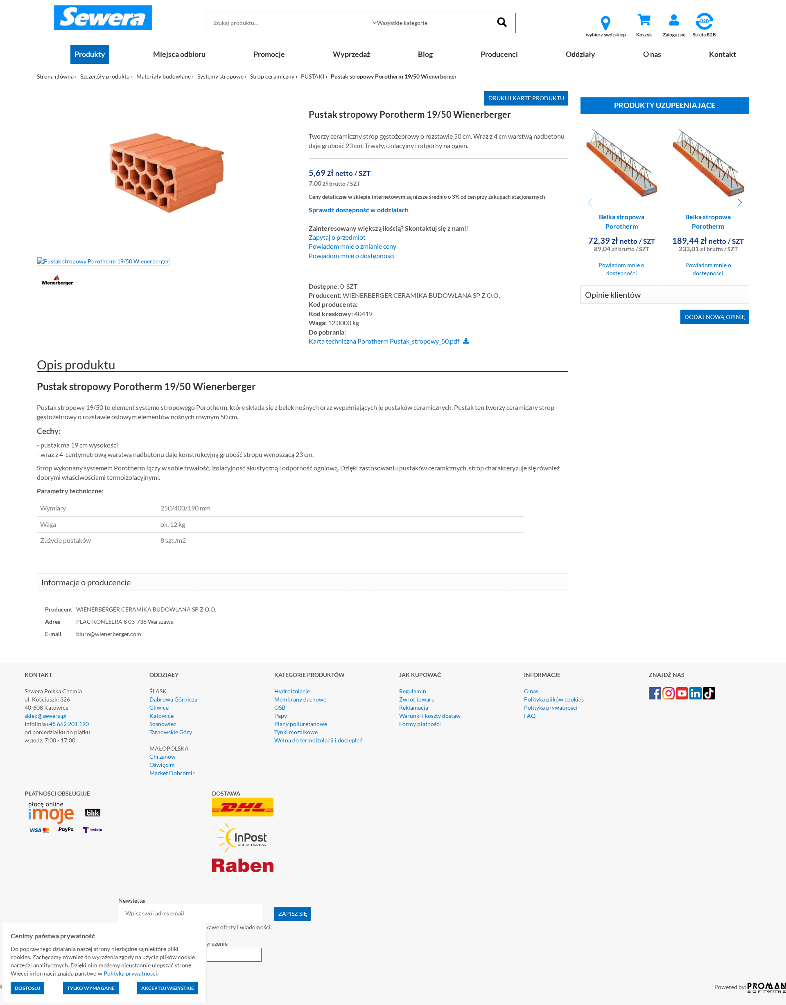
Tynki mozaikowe (296, 731)
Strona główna (55, 76)
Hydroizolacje (292, 691)
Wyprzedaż (351, 53)
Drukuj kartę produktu (526, 97)
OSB (279, 707)
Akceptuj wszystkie (167, 988)
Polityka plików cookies (554, 699)
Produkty (90, 53)
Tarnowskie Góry (170, 731)
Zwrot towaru (417, 699)
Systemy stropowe (220, 76)
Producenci (499, 53)
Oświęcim (162, 764)
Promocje (269, 53)
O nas (652, 53)
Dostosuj (27, 988)
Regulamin (412, 691)
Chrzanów (162, 756)
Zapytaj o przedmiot (337, 237)
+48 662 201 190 (67, 723)
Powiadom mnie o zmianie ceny (352, 246)
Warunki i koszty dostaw (430, 715)
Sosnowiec (162, 723)
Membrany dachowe (300, 699)
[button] (739, 203)
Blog (425, 53)
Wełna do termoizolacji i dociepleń (318, 740)
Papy (280, 715)
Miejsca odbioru (179, 53)
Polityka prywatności (551, 707)
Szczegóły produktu (105, 76)
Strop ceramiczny (272, 76)
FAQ (529, 715)
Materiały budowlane (163, 76)
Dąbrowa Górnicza (173, 699)
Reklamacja (413, 707)
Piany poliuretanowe (300, 723)
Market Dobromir (172, 772)
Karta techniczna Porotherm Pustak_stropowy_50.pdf (384, 341)
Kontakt (722, 53)
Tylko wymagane (91, 988)
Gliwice (159, 707)
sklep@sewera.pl (46, 715)
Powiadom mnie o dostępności (352, 255)
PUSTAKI (312, 76)
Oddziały (580, 53)
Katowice (161, 715)
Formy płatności (420, 723)
